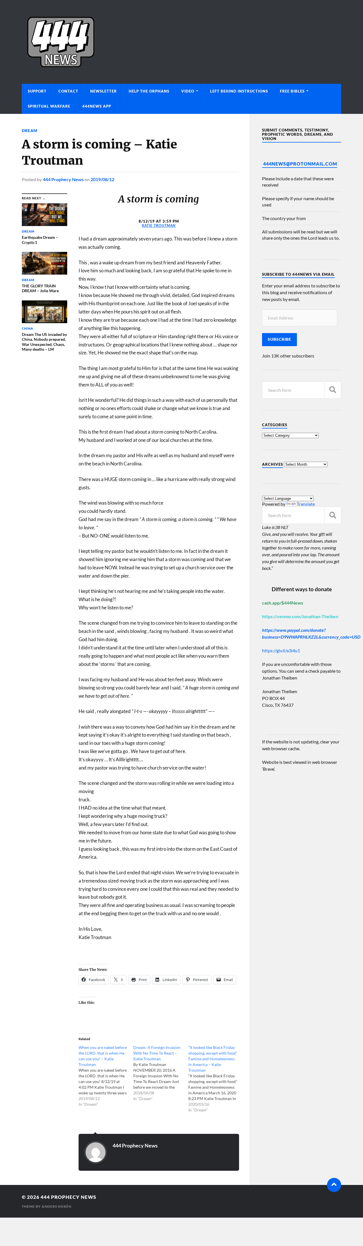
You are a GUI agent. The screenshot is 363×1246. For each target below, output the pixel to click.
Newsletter (103, 91)
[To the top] (334, 1185)
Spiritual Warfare (49, 106)
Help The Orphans (149, 91)
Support (37, 91)
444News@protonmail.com (300, 163)
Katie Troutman (159, 225)
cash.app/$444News (282, 602)
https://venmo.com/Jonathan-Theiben (300, 616)
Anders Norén (56, 1206)
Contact (68, 91)
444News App (96, 106)
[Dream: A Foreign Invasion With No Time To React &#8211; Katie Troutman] (160, 1073)
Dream (29, 130)
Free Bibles (292, 91)
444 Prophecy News (63, 179)
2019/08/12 (102, 179)
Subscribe (279, 339)
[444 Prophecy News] (181, 41)
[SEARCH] (332, 390)
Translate (306, 504)
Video (187, 91)
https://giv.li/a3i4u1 (281, 650)
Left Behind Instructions (239, 91)
